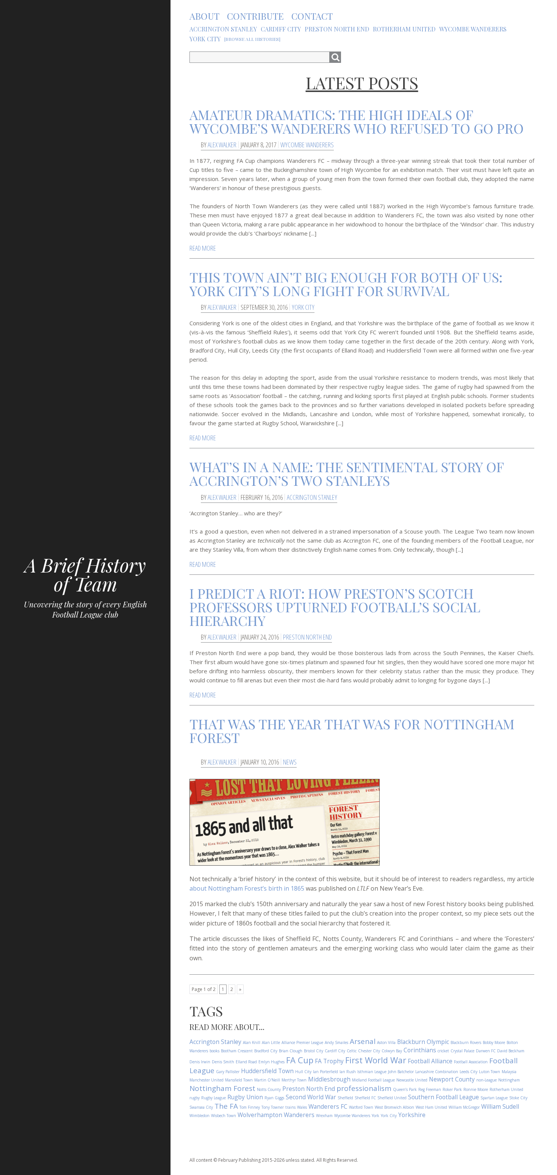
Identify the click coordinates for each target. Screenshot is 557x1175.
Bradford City (265, 1050)
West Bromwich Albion (394, 1107)
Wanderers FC (327, 1107)
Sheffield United (392, 1097)
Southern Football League (443, 1097)
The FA (226, 1106)
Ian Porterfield (325, 1071)
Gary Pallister (227, 1071)
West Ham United (431, 1107)
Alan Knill (251, 1042)
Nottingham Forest (222, 1088)
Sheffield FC (365, 1097)
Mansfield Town (239, 1080)
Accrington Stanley (312, 497)
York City (303, 307)
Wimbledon (199, 1115)
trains (290, 1107)
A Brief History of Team (85, 574)
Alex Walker (222, 144)
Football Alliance (430, 1061)
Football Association (471, 1061)
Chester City (369, 1050)
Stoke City (518, 1097)
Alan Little (271, 1042)
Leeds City (468, 1071)
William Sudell (500, 1107)
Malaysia (509, 1071)
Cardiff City (335, 1050)
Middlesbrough (329, 1079)
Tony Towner (272, 1107)
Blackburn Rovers (466, 1042)
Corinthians (420, 1050)
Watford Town (361, 1107)
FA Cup (299, 1060)
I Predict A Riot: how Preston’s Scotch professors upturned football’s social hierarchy (334, 606)
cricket (443, 1050)
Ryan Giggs (274, 1097)
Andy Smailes (336, 1042)
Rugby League (213, 1097)
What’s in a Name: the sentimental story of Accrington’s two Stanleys (346, 473)
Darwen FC (486, 1050)
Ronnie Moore (475, 1089)
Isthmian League (371, 1071)
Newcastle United (411, 1080)
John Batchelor (401, 1071)
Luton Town (489, 1071)
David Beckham (510, 1050)
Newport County (452, 1079)
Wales (302, 1107)
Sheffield (345, 1097)
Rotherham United (506, 1089)
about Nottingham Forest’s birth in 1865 (246, 888)
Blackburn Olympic (423, 1042)
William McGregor (464, 1107)
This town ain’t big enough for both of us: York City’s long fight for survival (345, 284)
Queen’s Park (405, 1089)
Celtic (352, 1050)
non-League (486, 1080)
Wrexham (324, 1115)
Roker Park (452, 1089)
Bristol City (313, 1050)
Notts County (269, 1089)
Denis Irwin (199, 1061)
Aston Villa (386, 1042)
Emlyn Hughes (271, 1061)
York (375, 1115)
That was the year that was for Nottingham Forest (352, 730)
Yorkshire (412, 1115)
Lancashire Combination (436, 1071)
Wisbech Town (223, 1115)
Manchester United (206, 1080)
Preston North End (307, 636)
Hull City (303, 1071)
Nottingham (509, 1080)
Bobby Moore (494, 1042)
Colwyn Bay (392, 1050)
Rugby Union (245, 1097)
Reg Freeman (429, 1089)
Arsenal (363, 1041)
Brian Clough (290, 1050)
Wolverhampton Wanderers (276, 1115)
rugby (194, 1097)
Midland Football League (373, 1080)
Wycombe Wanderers (307, 144)
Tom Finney (249, 1107)
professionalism (363, 1088)
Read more (202, 248)
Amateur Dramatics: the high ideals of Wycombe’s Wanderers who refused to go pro (356, 121)
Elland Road (246, 1061)
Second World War (311, 1097)
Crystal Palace (462, 1050)
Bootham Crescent (237, 1050)
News (290, 761)
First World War (375, 1060)
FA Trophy (329, 1061)
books (214, 1050)
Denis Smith (223, 1061)
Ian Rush (348, 1071)
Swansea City (201, 1107)
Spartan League (494, 1097)
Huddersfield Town (267, 1071)
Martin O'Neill (267, 1080)
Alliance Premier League (302, 1042)
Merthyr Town (294, 1080)
